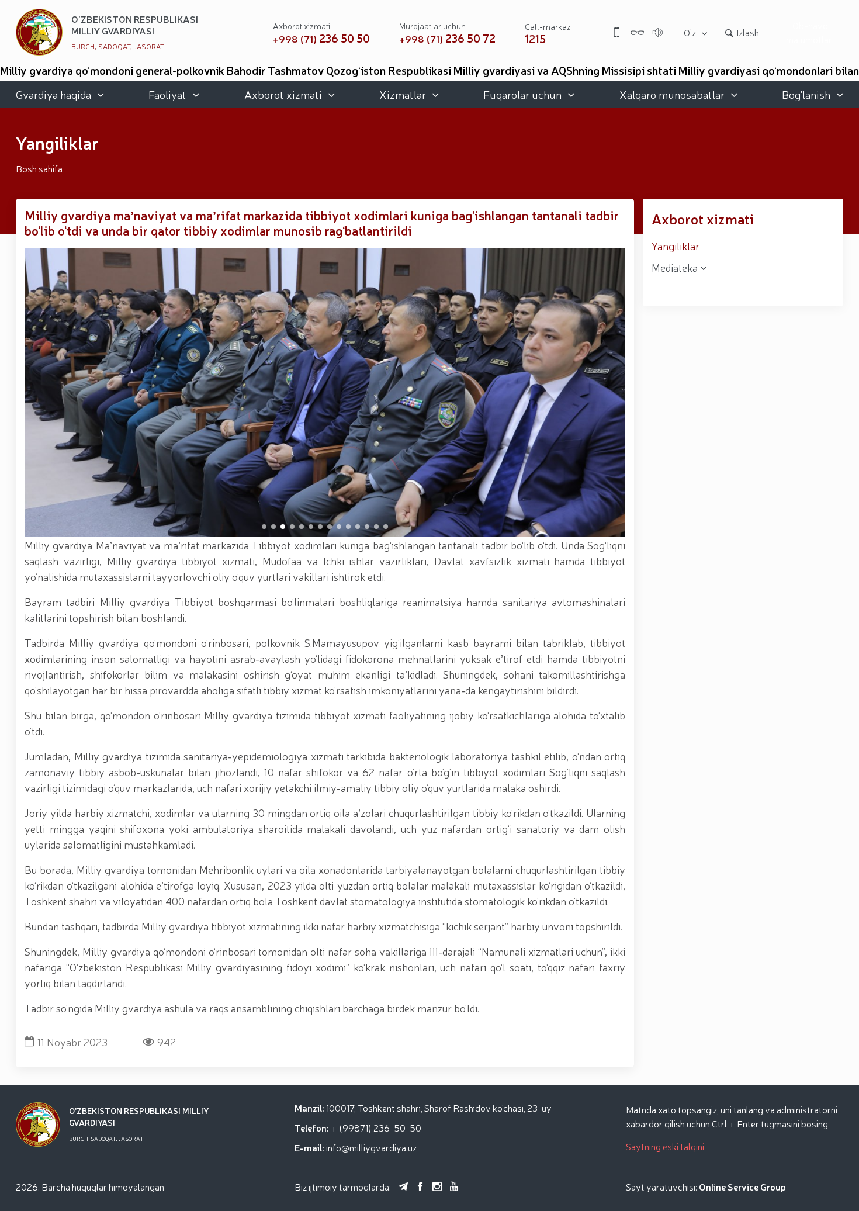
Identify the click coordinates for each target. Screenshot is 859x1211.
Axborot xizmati (283, 94)
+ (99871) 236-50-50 (376, 1127)
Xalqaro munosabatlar (672, 94)
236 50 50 (321, 38)
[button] (264, 526)
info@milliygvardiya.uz (371, 1147)
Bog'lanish (806, 94)
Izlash (747, 32)
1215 (535, 38)
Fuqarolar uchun (522, 94)
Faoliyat (167, 94)
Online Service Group (742, 1186)
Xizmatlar (402, 94)
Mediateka (676, 267)
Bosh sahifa (39, 168)
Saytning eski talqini (665, 1146)
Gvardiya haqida (53, 94)
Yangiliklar (675, 245)
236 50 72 (447, 38)
